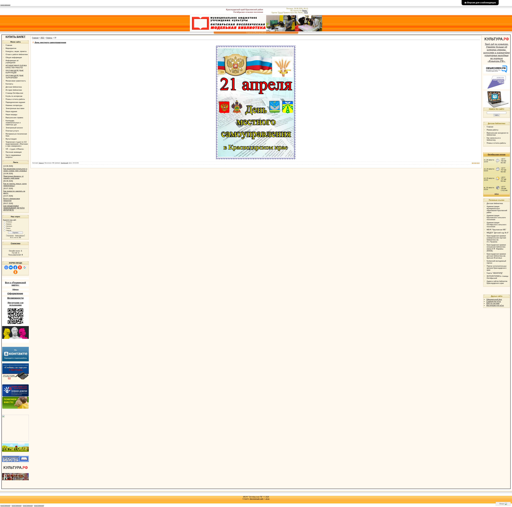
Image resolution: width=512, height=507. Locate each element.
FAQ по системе (492, 303)
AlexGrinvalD (64, 163)
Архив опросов (19, 235)
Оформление (15, 293)
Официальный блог (494, 299)
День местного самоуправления (50, 42)
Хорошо (8, 224)
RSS (306, 13)
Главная (249, 33)
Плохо (8, 228)
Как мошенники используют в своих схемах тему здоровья (15, 170)
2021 (42, 38)
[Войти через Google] (24, 267)
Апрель (49, 38)
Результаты (10, 235)
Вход (264, 33)
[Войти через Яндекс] (20, 267)
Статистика (15, 243)
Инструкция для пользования (15, 304)
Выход (257, 33)
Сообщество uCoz (493, 301)
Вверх (502, 504)
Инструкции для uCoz (495, 305)
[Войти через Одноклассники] (15, 272)
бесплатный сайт (256, 499)
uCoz (267, 499)
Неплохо (9, 226)
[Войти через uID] (6, 267)
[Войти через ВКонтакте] (11, 267)
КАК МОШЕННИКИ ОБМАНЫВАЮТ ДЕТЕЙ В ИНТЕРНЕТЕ (14, 208)
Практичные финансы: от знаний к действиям (13, 177)
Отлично (9, 222)
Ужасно (8, 230)
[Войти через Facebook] (15, 267)
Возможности (15, 298)
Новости (41, 163)
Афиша (15, 289)
